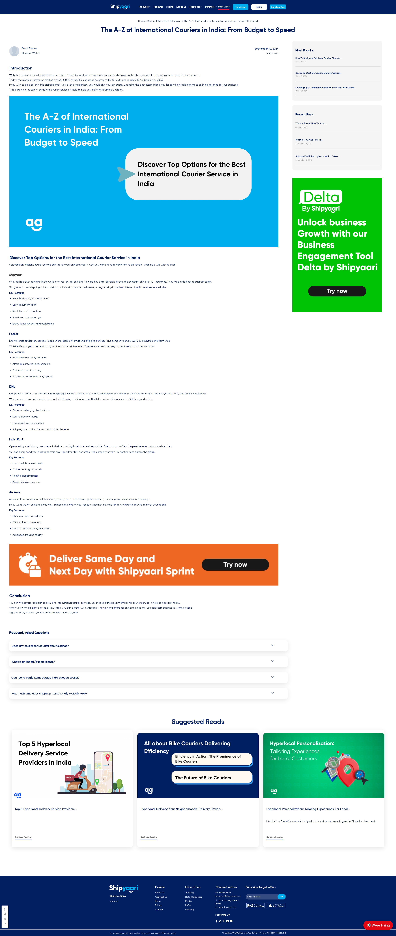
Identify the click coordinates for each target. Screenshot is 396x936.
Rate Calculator (193, 897)
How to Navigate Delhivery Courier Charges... (318, 58)
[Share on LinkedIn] (5, 924)
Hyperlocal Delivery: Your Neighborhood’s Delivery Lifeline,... (181, 809)
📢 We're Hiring (378, 925)
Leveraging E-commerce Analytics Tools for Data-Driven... (325, 87)
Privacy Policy (134, 933)
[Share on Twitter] (5, 914)
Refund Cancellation (151, 933)
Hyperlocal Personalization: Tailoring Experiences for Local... (308, 809)
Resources (194, 7)
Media (188, 901)
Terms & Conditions (118, 933)
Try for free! (241, 7)
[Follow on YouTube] (231, 921)
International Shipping (168, 20)
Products (144, 7)
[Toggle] (273, 645)
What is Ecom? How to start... (310, 123)
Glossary (189, 909)
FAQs (188, 905)
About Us (181, 7)
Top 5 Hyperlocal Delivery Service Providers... (46, 809)
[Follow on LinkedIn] (227, 921)
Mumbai (114, 901)
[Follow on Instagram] (220, 921)
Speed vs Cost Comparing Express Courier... (318, 73)
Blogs (150, 20)
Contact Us (161, 897)
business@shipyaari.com (227, 896)
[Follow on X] (223, 921)
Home (141, 20)
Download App (277, 7)
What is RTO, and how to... (308, 139)
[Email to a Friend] (5, 919)
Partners (210, 7)
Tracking (189, 892)
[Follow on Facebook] (216, 921)
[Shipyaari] (120, 7)
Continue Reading (23, 837)
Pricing (169, 7)
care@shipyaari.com (225, 907)
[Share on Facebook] (5, 909)
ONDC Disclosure (169, 933)
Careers (159, 909)
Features (158, 7)
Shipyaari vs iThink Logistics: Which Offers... (317, 156)
